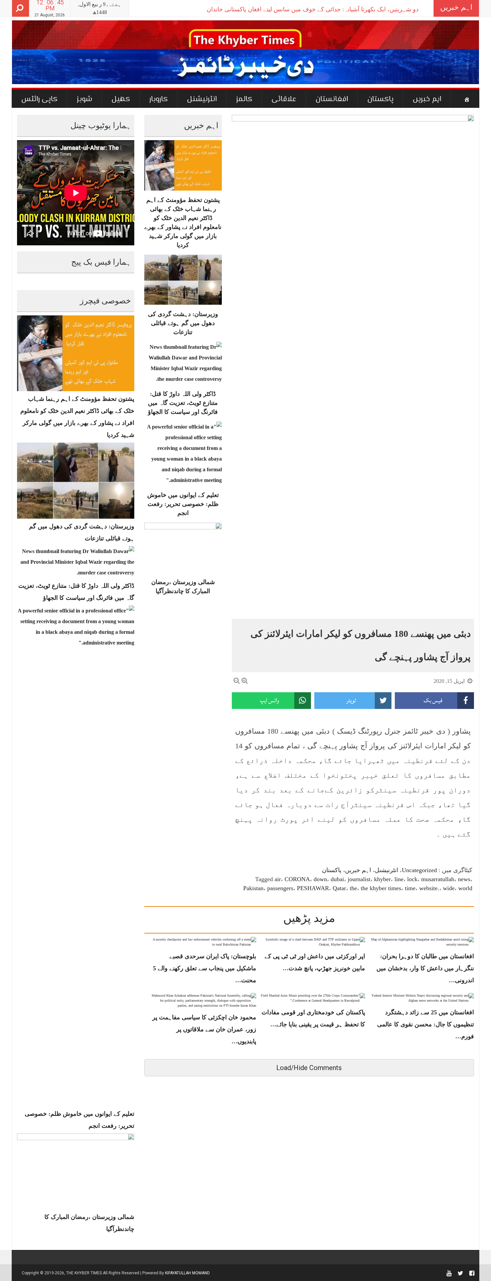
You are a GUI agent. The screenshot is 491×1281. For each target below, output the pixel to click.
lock (412, 879)
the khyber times (381, 888)
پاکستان (380, 99)
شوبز (84, 99)
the (353, 888)
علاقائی (284, 99)
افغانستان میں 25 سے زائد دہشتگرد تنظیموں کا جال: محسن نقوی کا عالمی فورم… (425, 1024)
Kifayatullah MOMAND (187, 1273)
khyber (382, 879)
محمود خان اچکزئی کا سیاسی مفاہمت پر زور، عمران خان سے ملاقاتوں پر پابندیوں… (204, 1029)
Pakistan (253, 888)
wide (449, 888)
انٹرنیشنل (202, 99)
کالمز (244, 99)
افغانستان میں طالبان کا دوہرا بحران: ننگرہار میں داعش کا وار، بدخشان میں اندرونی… (425, 968)
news (464, 879)
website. (429, 888)
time (410, 888)
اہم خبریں (427, 99)
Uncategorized (419, 870)
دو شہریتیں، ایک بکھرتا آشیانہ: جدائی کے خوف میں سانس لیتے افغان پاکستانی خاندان (313, 9)
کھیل (121, 99)
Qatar (339, 888)
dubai (337, 879)
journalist (359, 879)
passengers (280, 888)
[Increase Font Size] (244, 680)
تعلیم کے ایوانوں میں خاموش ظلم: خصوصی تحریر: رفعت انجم (183, 504)
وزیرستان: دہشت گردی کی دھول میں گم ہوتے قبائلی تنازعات (183, 323)
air (278, 879)
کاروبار (158, 99)
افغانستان (332, 99)
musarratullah (437, 879)
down (320, 879)
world (465, 888)
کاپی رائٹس (39, 99)
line (398, 879)
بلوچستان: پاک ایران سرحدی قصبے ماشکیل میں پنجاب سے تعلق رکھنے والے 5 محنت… (204, 968)
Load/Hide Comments (309, 1068)
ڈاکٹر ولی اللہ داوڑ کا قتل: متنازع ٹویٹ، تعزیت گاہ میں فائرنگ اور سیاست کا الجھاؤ (183, 403)
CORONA (297, 879)
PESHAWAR (313, 888)
